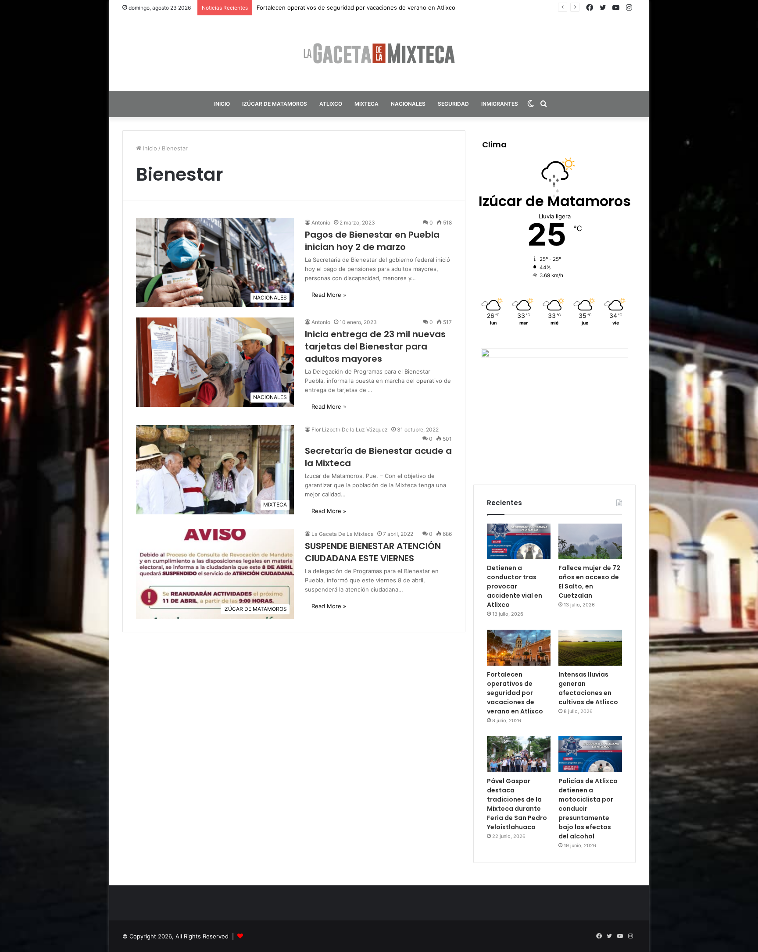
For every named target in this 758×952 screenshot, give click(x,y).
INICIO (222, 103)
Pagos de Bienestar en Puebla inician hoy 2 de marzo (372, 240)
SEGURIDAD (453, 103)
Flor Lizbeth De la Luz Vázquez (349, 429)
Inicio (149, 148)
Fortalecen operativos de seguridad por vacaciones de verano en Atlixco (515, 693)
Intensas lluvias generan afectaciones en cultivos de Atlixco (588, 688)
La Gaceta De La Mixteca (342, 534)
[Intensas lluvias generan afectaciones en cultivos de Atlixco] (590, 648)
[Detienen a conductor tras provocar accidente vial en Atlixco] (519, 542)
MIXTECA (366, 103)
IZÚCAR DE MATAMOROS (274, 103)
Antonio (320, 222)
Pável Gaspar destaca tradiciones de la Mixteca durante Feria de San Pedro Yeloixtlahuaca (517, 804)
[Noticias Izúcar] (379, 53)
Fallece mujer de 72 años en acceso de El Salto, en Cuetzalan (589, 581)
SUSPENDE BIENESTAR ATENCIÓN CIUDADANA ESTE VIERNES (373, 552)
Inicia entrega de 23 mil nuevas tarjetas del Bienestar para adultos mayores (375, 346)
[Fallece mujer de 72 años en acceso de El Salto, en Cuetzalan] (590, 542)
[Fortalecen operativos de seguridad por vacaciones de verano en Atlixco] (519, 648)
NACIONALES (408, 103)
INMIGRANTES (499, 103)
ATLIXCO (330, 103)
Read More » (328, 294)
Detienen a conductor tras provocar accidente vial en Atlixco (514, 586)
